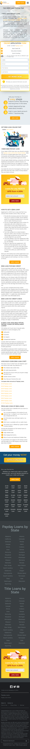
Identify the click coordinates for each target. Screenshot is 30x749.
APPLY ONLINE (15, 262)
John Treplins (9, 129)
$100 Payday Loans (6, 384)
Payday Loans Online (6, 697)
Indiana (21, 547)
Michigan (22, 555)
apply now (20, 3)
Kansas (22, 549)
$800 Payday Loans (6, 398)
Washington (8, 581)
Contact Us (10, 703)
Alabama (8, 536)
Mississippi (22, 557)
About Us (3, 703)
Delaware (8, 541)
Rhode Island (22, 573)
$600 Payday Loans (6, 393)
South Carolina (8, 576)
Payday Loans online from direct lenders (15, 19)
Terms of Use (25, 86)
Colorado (22, 539)
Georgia (8, 544)
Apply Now (15, 479)
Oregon (21, 570)
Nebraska (8, 563)
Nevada (21, 563)
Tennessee (22, 576)
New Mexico (22, 565)
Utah (21, 578)
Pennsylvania (8, 573)
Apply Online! (15, 460)
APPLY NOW (15, 201)
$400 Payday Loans (6, 388)
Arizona (21, 536)
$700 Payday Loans (6, 396)
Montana (22, 560)
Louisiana (22, 552)
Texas (8, 578)
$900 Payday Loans (6, 400)
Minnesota (8, 557)
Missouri (7, 560)
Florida (22, 541)
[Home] (4, 2)
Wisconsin (22, 581)
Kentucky (8, 552)
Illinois (8, 547)
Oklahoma (8, 570)
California (8, 539)
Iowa (7, 549)
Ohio (21, 568)
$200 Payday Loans (6, 386)
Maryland (8, 555)
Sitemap (22, 705)
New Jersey (7, 565)
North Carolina (8, 568)
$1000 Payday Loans (6, 403)
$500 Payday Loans (6, 391)
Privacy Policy (16, 86)
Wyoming (8, 584)
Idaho (22, 544)
